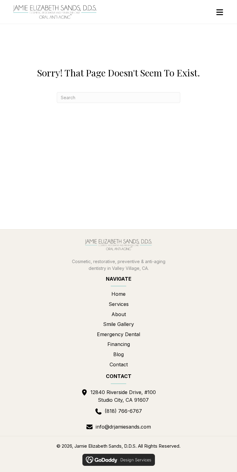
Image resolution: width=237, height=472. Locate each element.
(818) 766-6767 (123, 411)
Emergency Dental (118, 334)
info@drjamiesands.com (123, 427)
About (118, 314)
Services (119, 304)
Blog (118, 354)
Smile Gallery (118, 324)
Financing (118, 344)
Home (118, 294)
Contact (119, 364)
